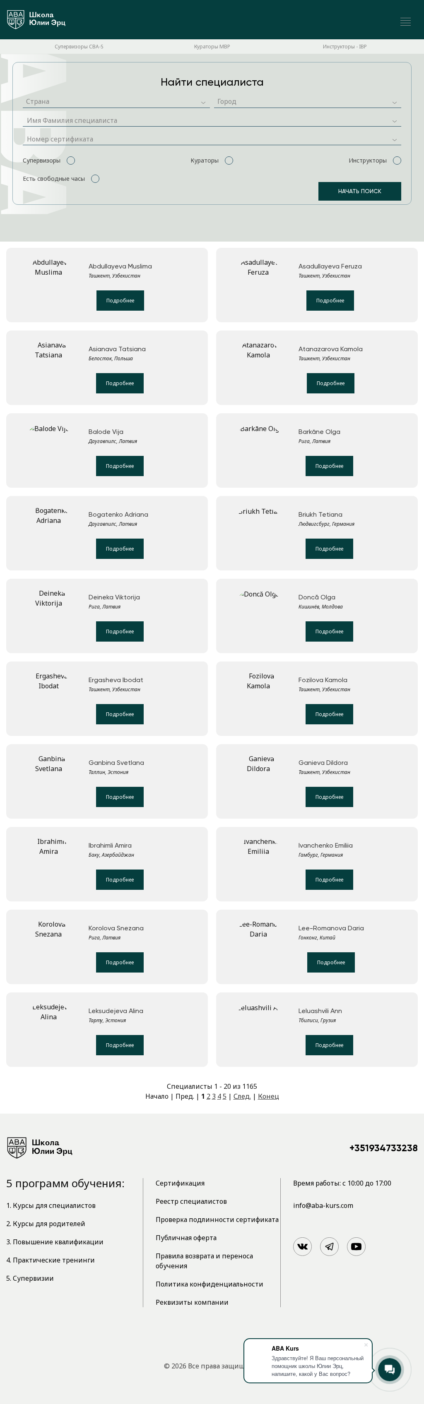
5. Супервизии (30, 1278)
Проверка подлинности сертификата (217, 1219)
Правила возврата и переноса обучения (204, 1260)
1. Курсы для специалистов (51, 1205)
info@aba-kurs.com (323, 1205)
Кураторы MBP (212, 46)
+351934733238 (383, 1148)
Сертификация (180, 1183)
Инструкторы (368, 160)
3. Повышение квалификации (55, 1241)
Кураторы (204, 160)
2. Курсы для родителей (45, 1223)
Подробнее (120, 300)
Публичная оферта (186, 1237)
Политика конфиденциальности (209, 1284)
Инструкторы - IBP (345, 46)
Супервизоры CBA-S (79, 46)
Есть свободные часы (54, 178)
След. (242, 1096)
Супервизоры (41, 160)
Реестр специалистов (191, 1201)
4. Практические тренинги (50, 1260)
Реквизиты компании (192, 1302)
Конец (268, 1096)
